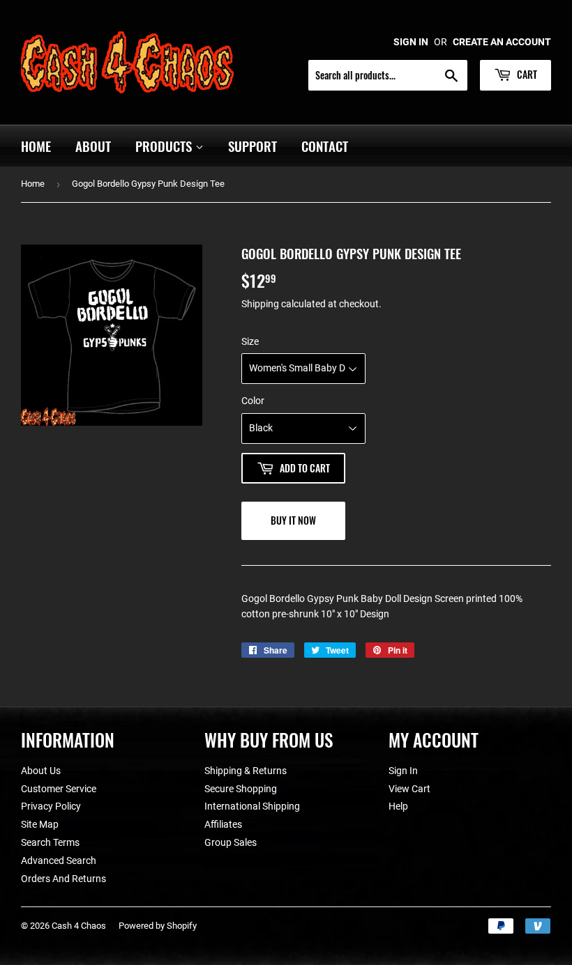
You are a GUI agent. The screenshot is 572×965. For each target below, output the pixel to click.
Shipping (260, 303)
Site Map (40, 824)
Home (36, 145)
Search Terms (50, 842)
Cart (526, 74)
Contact (324, 145)
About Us (41, 770)
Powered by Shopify (158, 925)
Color (252, 400)
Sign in (410, 41)
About (93, 145)
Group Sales (230, 842)
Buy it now (293, 520)
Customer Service (58, 788)
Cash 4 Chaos (79, 925)
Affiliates (223, 824)
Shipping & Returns (245, 770)
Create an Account (502, 41)
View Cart (409, 788)
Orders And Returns (63, 878)
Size (250, 341)
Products (165, 145)
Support (252, 145)
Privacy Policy (51, 806)
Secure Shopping (240, 788)
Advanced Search (58, 860)
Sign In (403, 770)
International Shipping (252, 806)
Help (398, 806)
